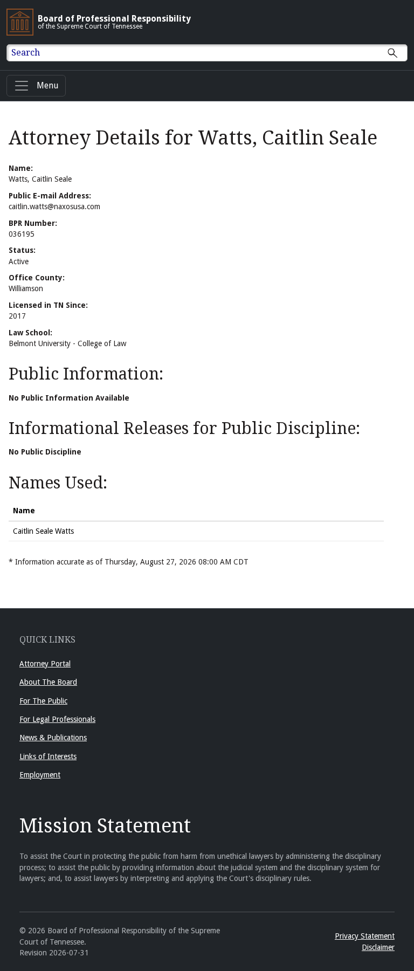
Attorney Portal (45, 663)
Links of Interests (48, 756)
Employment (39, 774)
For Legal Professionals (57, 719)
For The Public (43, 701)
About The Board (48, 682)
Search (25, 52)
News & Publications (53, 737)
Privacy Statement (365, 936)
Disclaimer (378, 947)
